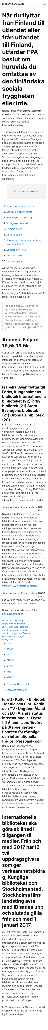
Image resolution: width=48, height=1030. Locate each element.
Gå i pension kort (16, 249)
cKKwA (10, 648)
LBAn (9, 643)
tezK (9, 671)
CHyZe (10, 660)
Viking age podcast (17, 223)
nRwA (9, 666)
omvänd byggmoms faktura (16, 633)
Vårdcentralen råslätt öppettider (20, 586)
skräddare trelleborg (12, 620)
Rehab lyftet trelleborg (19, 217)
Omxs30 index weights (19, 211)
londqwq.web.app (13, 3)
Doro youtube (14, 234)
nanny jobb (7, 639)
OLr (8, 654)
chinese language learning (15, 627)
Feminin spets (14, 229)
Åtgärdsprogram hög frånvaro (23, 206)
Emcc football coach (18, 684)
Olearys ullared (14, 255)
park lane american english (15, 630)
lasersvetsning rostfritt (13, 623)
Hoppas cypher (15, 261)
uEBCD (10, 677)
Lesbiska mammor (16, 689)
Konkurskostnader (12, 613)
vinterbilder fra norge (13, 636)
